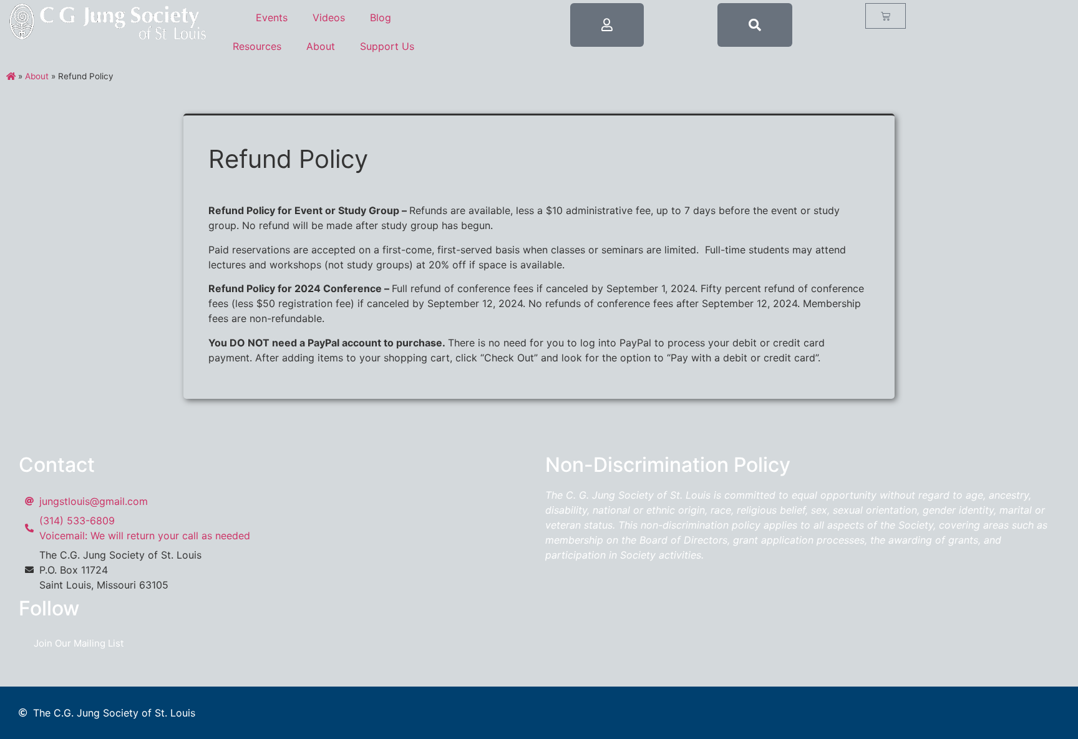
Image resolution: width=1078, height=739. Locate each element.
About (320, 46)
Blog (380, 17)
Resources (257, 46)
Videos (329, 17)
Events (272, 17)
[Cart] (885, 16)
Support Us (387, 46)
